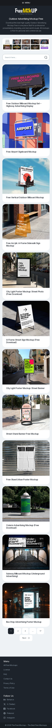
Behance (10, 699)
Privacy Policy (9, 683)
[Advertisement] (27, 647)
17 (40, 631)
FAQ (5, 674)
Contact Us (8, 679)
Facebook (11, 708)
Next (24, 638)
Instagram (11, 718)
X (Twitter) (11, 704)
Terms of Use (9, 688)
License (7, 670)
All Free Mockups (10, 665)
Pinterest (10, 713)
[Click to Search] (46, 57)
